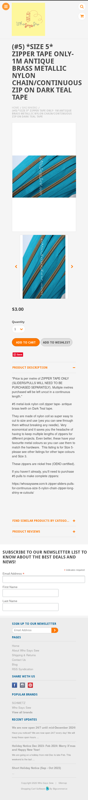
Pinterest (30, 685)
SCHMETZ (18, 703)
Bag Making (29, 107)
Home (15, 107)
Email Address (13, 573)
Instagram (22, 685)
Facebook (14, 685)
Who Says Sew (21, 707)
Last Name (10, 600)
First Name (10, 586)
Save (19, 354)
